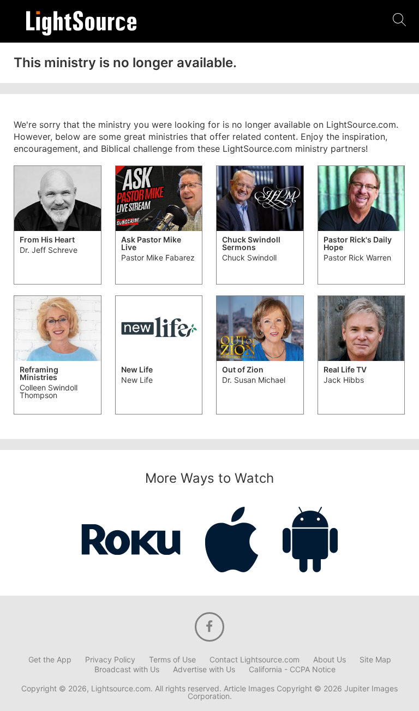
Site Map (375, 659)
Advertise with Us (204, 669)
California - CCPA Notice (292, 669)
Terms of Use (172, 659)
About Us (329, 659)
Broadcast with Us (126, 669)
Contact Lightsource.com (255, 659)
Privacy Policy (110, 659)
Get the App (49, 659)
